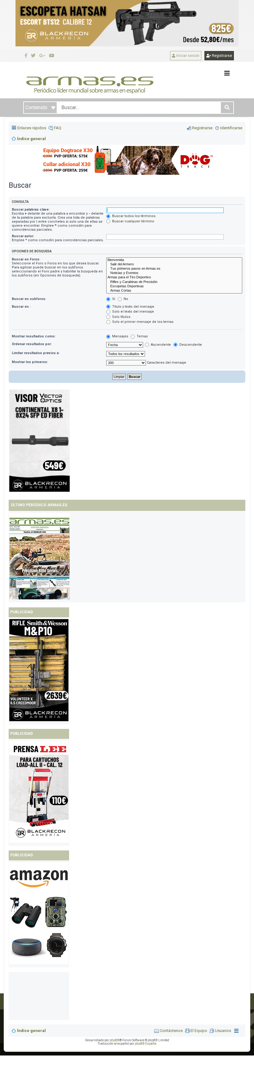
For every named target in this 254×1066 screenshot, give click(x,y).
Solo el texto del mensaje (132, 312)
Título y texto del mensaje (132, 307)
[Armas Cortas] (174, 291)
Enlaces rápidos (31, 128)
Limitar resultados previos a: (35, 353)
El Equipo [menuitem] (198, 1030)
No (125, 299)
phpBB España (145, 1043)
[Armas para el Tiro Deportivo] (174, 277)
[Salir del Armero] (174, 264)
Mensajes (119, 336)
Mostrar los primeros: (30, 362)
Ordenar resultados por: (32, 344)
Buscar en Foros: (26, 259)
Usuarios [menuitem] (223, 1030)
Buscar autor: (23, 236)
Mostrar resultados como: (33, 336)
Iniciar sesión (187, 56)
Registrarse (221, 56)
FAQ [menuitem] (57, 128)
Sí (113, 299)
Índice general (31, 1030)
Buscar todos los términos (133, 216)
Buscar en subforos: (29, 299)
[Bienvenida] (174, 260)
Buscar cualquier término (132, 221)
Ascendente (160, 345)
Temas (142, 336)
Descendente (190, 345)
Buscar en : (21, 307)
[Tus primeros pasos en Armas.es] (174, 269)
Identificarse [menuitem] (231, 128)
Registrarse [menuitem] (202, 128)
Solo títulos (120, 317)
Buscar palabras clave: (31, 210)
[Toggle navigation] (227, 73)
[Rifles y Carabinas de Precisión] (174, 282)
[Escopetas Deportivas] (174, 286)
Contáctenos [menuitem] (171, 1030)
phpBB (115, 1040)
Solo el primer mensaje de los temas (142, 322)
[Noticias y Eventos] (174, 273)
